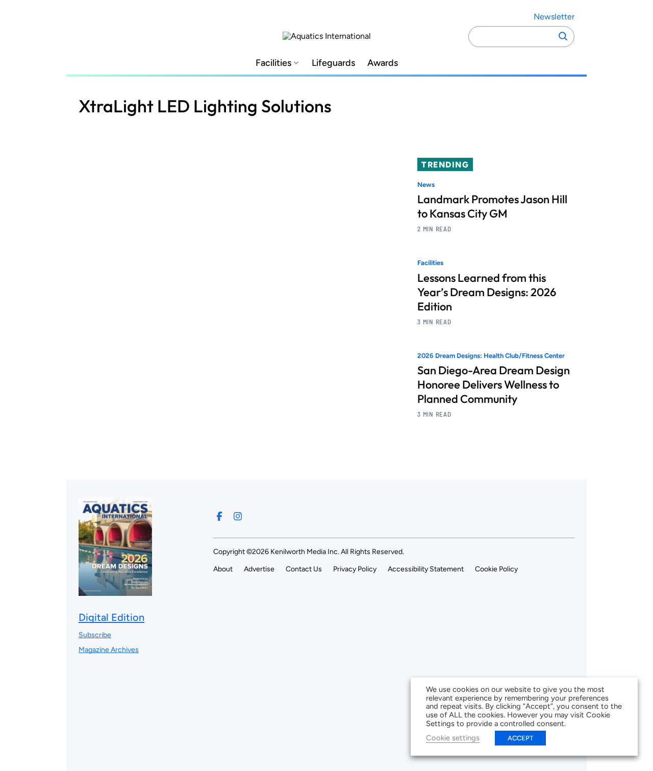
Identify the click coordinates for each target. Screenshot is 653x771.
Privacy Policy (354, 569)
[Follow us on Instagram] (238, 516)
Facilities (273, 63)
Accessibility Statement (426, 569)
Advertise (259, 569)
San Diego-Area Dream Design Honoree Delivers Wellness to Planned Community (493, 384)
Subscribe (95, 635)
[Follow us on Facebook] (219, 516)
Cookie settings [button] (453, 737)
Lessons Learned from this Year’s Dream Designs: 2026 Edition (486, 292)
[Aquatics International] (327, 36)
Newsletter (554, 16)
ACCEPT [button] (520, 738)
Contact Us (304, 569)
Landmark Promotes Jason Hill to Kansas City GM (492, 206)
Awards (382, 63)
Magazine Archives (109, 649)
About (223, 569)
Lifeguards (333, 63)
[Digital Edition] (115, 590)
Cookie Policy (496, 569)
